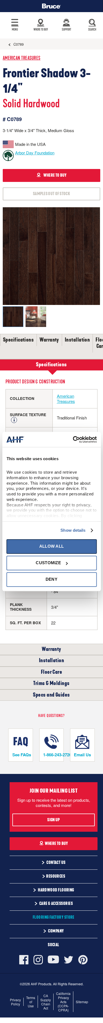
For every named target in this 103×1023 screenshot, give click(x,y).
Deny (51, 579)
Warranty (49, 339)
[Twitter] (69, 960)
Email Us (82, 755)
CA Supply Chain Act (45, 1002)
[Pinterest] (83, 960)
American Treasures (21, 58)
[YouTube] (53, 959)
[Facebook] (25, 960)
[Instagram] (38, 960)
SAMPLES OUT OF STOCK (51, 194)
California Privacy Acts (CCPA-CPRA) (63, 1001)
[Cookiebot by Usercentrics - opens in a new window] (73, 439)
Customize (48, 562)
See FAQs (21, 755)
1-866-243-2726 (53, 755)
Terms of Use (30, 1001)
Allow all (51, 546)
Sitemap (82, 1002)
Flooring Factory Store (53, 917)
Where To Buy (56, 843)
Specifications (18, 339)
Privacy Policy (15, 1002)
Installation (77, 339)
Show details (72, 530)
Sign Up (53, 820)
